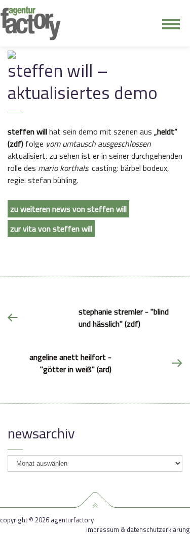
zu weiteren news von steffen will (68, 209)
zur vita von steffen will (51, 228)
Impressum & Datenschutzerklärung (138, 529)
